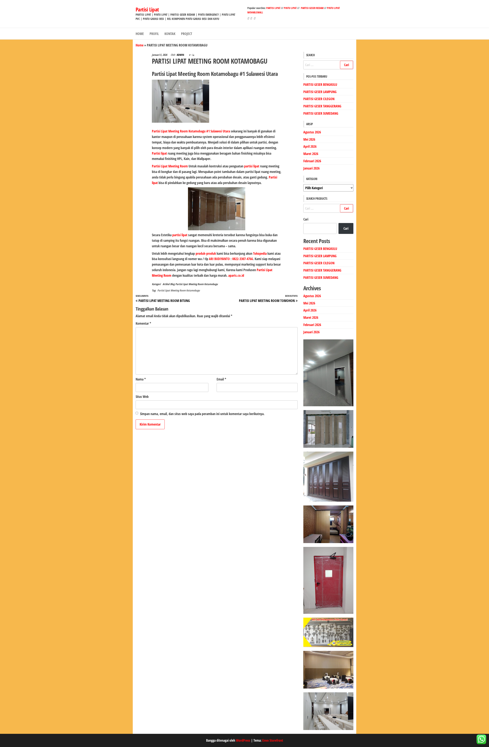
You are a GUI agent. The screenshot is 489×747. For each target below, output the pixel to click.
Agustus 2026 (312, 132)
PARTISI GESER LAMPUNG (320, 91)
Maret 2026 (310, 153)
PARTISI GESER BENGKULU (320, 84)
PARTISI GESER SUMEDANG (320, 113)
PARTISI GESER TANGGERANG (322, 106)
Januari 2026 (311, 168)
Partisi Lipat (147, 9)
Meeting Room (178, 166)
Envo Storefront (272, 740)
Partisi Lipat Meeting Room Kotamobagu (196, 284)
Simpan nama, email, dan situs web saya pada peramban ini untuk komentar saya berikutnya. (202, 413)
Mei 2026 (309, 139)
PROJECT (186, 33)
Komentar (143, 323)
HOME (140, 33)
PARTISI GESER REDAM (312, 8)
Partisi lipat (159, 153)
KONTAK (169, 33)
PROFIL (154, 33)
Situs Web (142, 396)
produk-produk (206, 253)
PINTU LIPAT (290, 8)
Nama (141, 379)
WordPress (243, 740)
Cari (305, 219)
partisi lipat (252, 166)
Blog (172, 284)
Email (221, 379)
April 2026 (310, 146)
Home (139, 45)
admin (181, 55)
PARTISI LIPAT (273, 8)
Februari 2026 (312, 161)
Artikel (166, 284)
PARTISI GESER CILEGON (318, 99)
